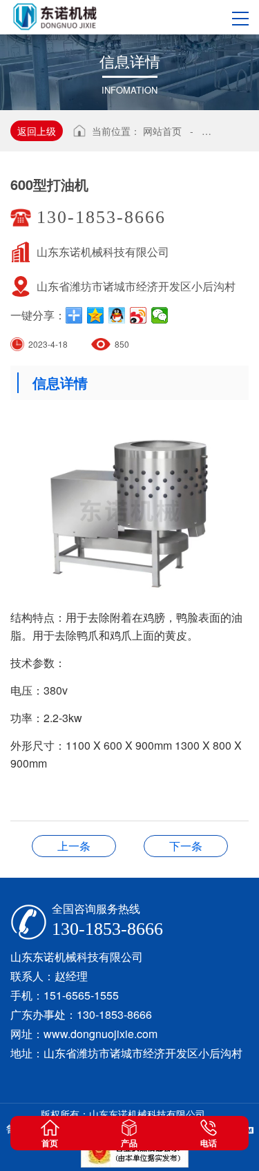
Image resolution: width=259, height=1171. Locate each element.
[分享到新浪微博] (138, 315)
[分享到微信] (160, 315)
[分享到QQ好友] (117, 315)
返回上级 (36, 131)
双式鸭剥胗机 (73, 846)
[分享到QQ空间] (95, 315)
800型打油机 (185, 846)
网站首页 (162, 131)
